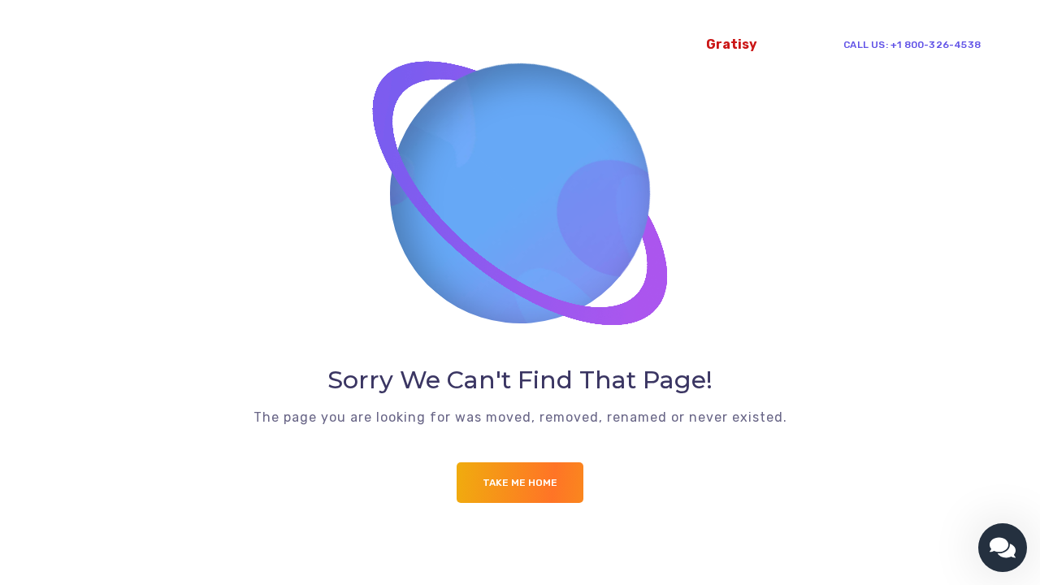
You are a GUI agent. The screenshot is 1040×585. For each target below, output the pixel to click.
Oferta (161, 44)
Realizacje (530, 44)
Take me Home (520, 482)
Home (105, 44)
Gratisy (731, 44)
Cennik (600, 44)
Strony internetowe (274, 44)
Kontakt (664, 44)
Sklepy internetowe (418, 44)
